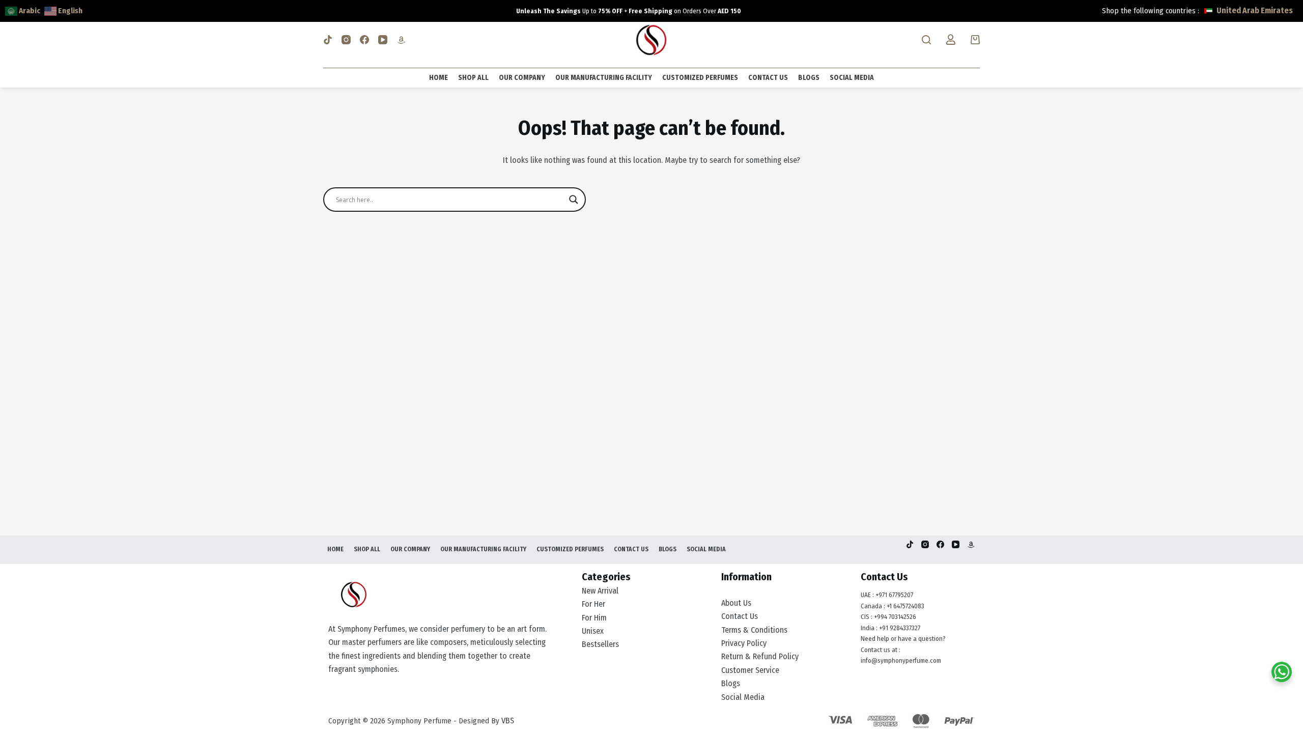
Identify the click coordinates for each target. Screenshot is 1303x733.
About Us (736, 603)
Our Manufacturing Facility (603, 77)
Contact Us (768, 77)
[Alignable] (401, 39)
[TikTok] (327, 39)
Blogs (808, 77)
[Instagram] (346, 39)
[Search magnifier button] (573, 199)
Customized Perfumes (700, 77)
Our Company (522, 77)
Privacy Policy (744, 643)
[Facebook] (364, 39)
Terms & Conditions (754, 630)
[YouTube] (382, 39)
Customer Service (750, 670)
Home (438, 77)
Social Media (852, 77)
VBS (507, 720)
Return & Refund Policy (760, 656)
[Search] (926, 39)
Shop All (473, 77)
